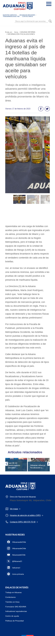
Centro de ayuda (12, 616)
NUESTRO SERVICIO (10, 15)
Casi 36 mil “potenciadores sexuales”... (14, 465)
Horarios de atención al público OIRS (25, 515)
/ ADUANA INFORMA (27, 32)
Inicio (16, 32)
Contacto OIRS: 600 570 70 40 (22, 522)
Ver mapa (14, 509)
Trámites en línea (12, 602)
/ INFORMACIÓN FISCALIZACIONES (21, 34)
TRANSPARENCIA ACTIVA (11, 16)
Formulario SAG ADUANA (15, 607)
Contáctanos (10, 597)
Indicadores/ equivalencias (16, 611)
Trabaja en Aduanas (13, 592)
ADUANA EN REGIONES (27, 15)
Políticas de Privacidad (14, 621)
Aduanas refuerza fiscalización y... (37, 466)
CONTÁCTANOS (27, 16)
